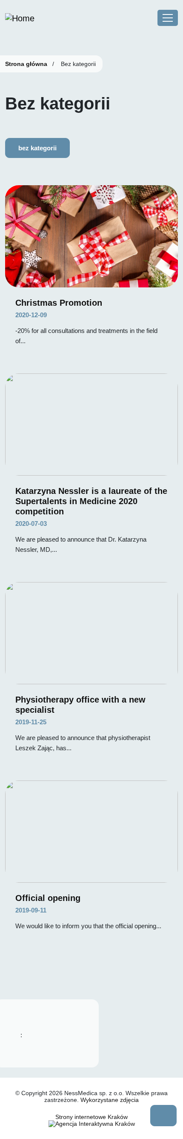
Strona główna (26, 63)
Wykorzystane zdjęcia (109, 1099)
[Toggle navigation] (167, 18)
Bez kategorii (37, 148)
